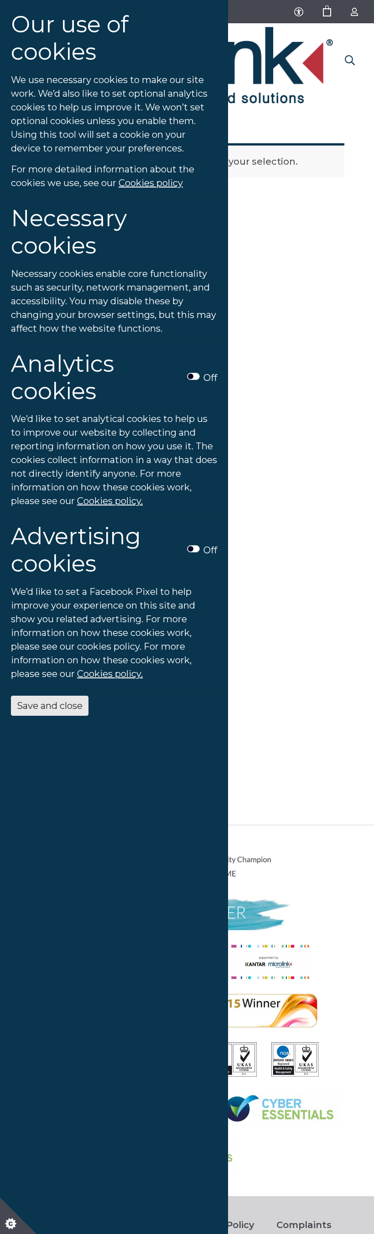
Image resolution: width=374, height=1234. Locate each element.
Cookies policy (151, 182)
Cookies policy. (110, 500)
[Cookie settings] (18, 1216)
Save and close (50, 705)
